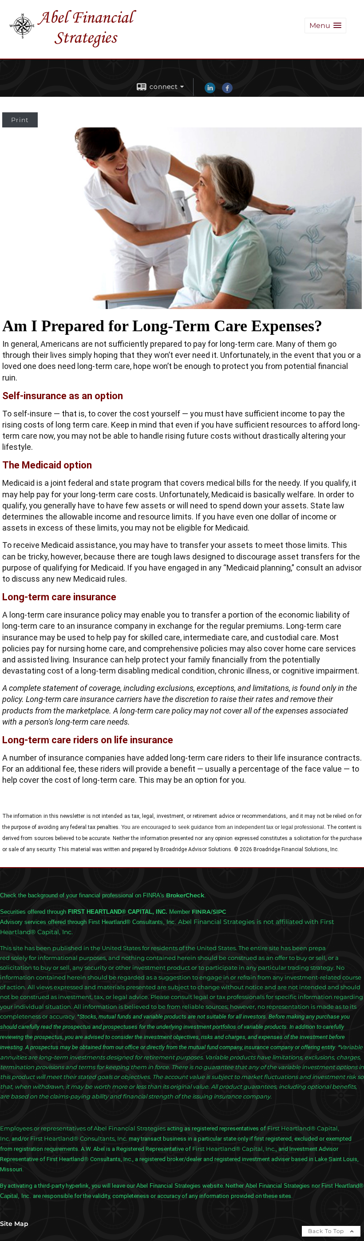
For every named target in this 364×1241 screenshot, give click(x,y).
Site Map (14, 1224)
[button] (325, 25)
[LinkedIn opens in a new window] (210, 91)
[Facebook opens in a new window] (227, 91)
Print (20, 120)
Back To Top (327, 1231)
